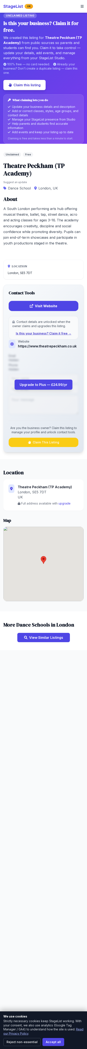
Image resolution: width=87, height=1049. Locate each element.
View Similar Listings (46, 637)
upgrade (64, 503)
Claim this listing (27, 85)
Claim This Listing (46, 442)
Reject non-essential (22, 1042)
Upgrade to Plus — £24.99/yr (43, 385)
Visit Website (46, 306)
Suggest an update (15, 182)
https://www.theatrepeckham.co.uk (47, 346)
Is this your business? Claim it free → (43, 333)
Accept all (53, 1042)
